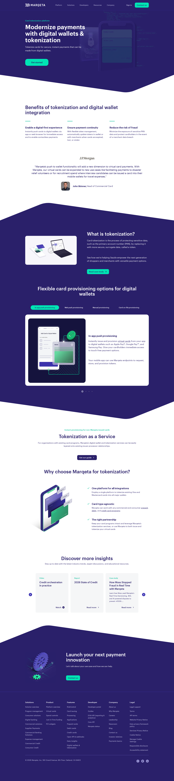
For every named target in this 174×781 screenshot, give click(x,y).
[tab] (45, 307)
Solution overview (32, 707)
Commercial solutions (33, 724)
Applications (72, 720)
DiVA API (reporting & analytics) (96, 716)
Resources (98, 5)
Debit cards (71, 728)
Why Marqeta (114, 711)
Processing (71, 715)
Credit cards (72, 732)
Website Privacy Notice (139, 720)
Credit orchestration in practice (50, 574)
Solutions (70, 5)
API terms (133, 715)
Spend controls (52, 715)
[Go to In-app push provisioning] (82, 391)
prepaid (144, 508)
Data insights (72, 741)
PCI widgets (51, 724)
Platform (58, 5)
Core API (91, 722)
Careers (112, 715)
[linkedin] (147, 761)
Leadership (113, 720)
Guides (91, 711)
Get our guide (85, 457)
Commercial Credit (32, 743)
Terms (132, 711)
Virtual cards (51, 711)
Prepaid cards (72, 724)
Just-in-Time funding (54, 720)
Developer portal (94, 707)
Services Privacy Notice (139, 731)
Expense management (34, 739)
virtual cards (124, 341)
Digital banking (31, 720)
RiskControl (71, 707)
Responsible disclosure (139, 746)
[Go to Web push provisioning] (85, 391)
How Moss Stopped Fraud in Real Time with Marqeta (120, 576)
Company (110, 5)
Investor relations (115, 737)
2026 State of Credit (80, 574)
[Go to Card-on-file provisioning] (92, 391)
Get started (36, 62)
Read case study (96, 271)
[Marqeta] (35, 5)
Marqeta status (94, 726)
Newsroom (113, 724)
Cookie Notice (135, 735)
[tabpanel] (87, 350)
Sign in (129, 5)
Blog (110, 728)
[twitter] (142, 761)
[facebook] (137, 761)
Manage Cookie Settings (136, 740)
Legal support (135, 707)
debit (94, 510)
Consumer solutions (33, 715)
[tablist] (87, 307)
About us (112, 707)
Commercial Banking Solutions (33, 733)
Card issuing (72, 711)
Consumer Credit (31, 748)
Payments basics (115, 741)
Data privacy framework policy (139, 725)
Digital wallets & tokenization (73, 746)
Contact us (142, 5)
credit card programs (110, 510)
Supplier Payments (32, 728)
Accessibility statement (139, 750)
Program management (34, 711)
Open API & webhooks (75, 737)
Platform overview (53, 707)
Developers (84, 5)
